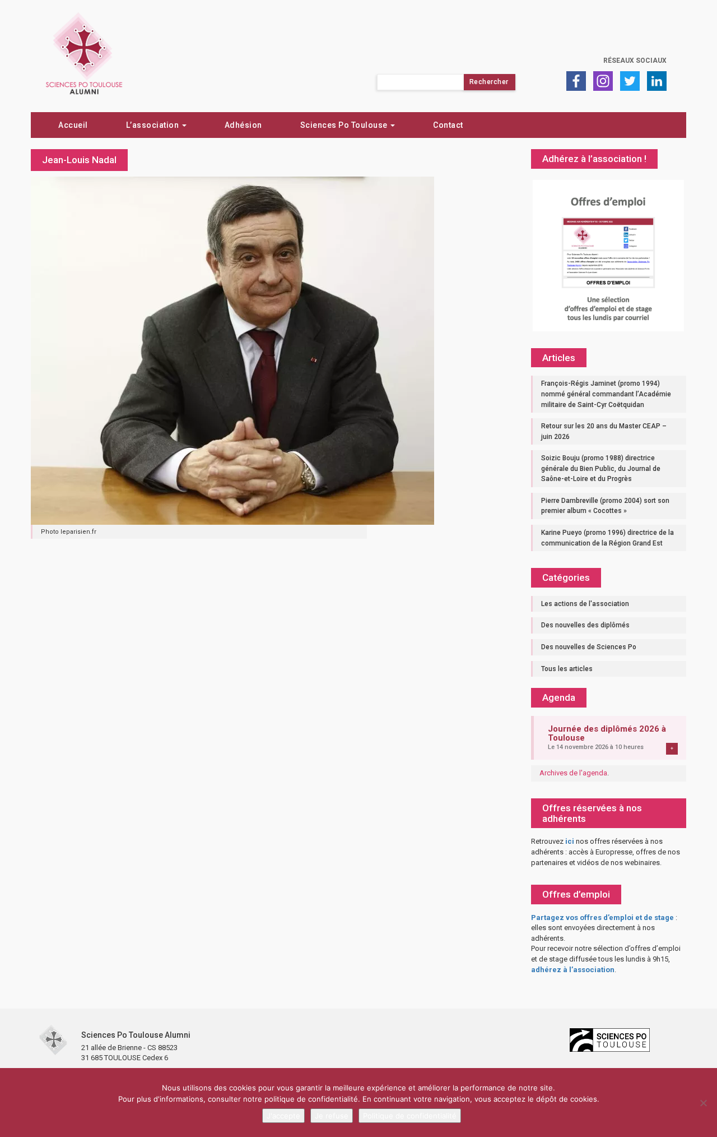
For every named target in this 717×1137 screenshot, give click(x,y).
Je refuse (331, 1115)
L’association (153, 125)
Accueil (73, 125)
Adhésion (243, 125)
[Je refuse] (703, 1102)
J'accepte (283, 1115)
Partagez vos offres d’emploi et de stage (602, 917)
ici (569, 841)
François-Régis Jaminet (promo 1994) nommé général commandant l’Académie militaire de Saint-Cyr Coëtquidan (606, 394)
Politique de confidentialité (410, 1115)
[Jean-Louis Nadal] (232, 349)
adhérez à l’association (572, 969)
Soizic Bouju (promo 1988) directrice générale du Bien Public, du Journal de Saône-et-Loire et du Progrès (600, 468)
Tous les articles (567, 669)
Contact (448, 125)
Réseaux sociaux (635, 60)
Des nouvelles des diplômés (585, 625)
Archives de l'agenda (573, 773)
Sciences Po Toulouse (345, 125)
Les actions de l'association (585, 604)
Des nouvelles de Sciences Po (588, 647)
